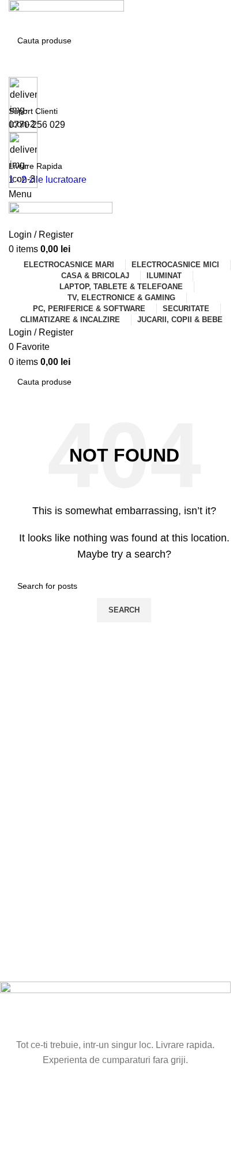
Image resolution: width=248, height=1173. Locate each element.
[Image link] (115, 1009)
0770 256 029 (37, 125)
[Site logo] (66, 14)
